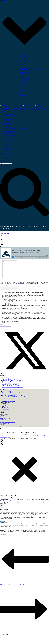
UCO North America (4, 423)
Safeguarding (5, 152)
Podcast (21, 82)
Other (20, 91)
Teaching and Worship (24, 72)
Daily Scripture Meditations (25, 83)
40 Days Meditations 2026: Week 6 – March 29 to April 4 (14, 396)
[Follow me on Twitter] (25, 373)
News (20, 85)
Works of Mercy (22, 70)
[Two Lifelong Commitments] (9, 378)
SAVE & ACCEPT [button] (3, 534)
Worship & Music (23, 81)
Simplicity (21, 63)
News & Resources (6, 139)
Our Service (18, 65)
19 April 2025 (6, 233)
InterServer (35, 426)
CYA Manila (2, 415)
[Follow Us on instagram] (2, 413)
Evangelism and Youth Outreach (26, 68)
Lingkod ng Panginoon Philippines (7, 422)
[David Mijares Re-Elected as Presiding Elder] (12, 380)
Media (20, 100)
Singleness (21, 64)
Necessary (3, 521)
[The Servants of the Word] (23, 109)
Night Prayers (22, 67)
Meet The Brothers (23, 57)
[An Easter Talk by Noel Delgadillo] (10, 383)
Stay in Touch (22, 95)
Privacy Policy (6, 409)
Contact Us (21, 99)
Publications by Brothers (24, 90)
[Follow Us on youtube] (3, 413)
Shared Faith (22, 61)
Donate (20, 98)
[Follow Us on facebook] (0, 413)
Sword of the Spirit (4, 420)
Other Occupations (23, 73)
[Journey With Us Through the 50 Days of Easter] (13, 385)
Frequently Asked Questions (25, 78)
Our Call (18, 59)
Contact (18, 94)
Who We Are (19, 52)
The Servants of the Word (7, 232)
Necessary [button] (2, 520)
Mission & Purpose (23, 55)
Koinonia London (4, 419)
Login (18, 102)
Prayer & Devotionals (24, 86)
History (20, 54)
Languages (3, 0)
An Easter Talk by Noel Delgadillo (9, 384)
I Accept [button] (6, 502)
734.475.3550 (6, 407)
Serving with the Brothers (24, 76)
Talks (20, 87)
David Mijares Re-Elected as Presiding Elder (12, 381)
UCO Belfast (2, 424)
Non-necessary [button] (3, 527)
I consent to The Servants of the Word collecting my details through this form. (18, 438)
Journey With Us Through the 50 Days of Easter (12, 387)
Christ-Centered (22, 60)
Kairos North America (5, 418)
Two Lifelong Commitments (8, 379)
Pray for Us (21, 96)
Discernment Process (24, 77)
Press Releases (22, 89)
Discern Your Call (19, 74)
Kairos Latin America (4, 417)
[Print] (0, 246)
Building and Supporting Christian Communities (30, 69)
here (19, 283)
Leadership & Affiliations (24, 56)
